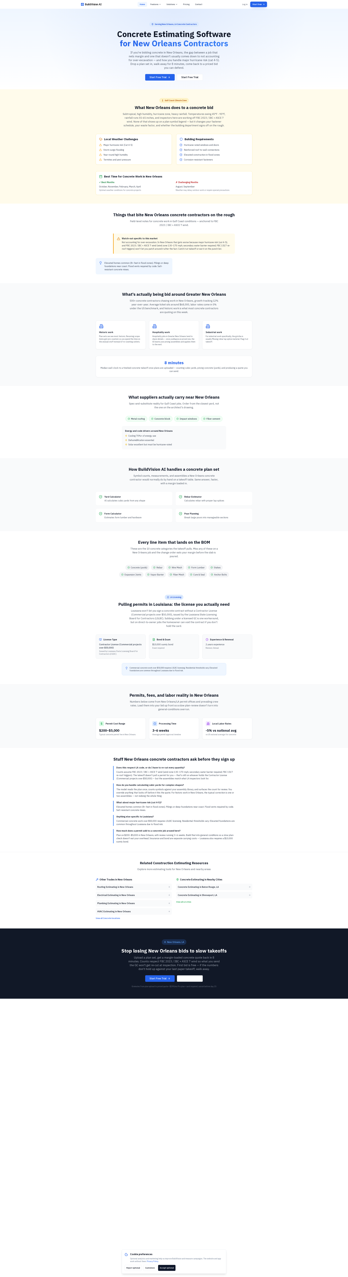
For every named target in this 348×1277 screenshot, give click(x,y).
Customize (150, 1268)
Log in (245, 4)
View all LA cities (183, 902)
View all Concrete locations (108, 918)
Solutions (171, 4)
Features (154, 4)
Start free (257, 4)
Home (142, 4)
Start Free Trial (158, 77)
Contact (198, 4)
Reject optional (133, 1268)
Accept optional (167, 1268)
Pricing (186, 4)
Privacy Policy (152, 1261)
